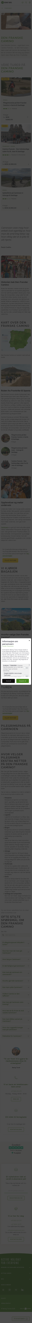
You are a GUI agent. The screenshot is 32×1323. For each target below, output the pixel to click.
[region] (16, 670)
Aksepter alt (22, 681)
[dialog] (16, 661)
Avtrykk (4, 646)
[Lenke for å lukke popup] (29, 641)
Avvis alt (8, 681)
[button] (24, 668)
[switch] (26, 667)
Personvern (10, 646)
